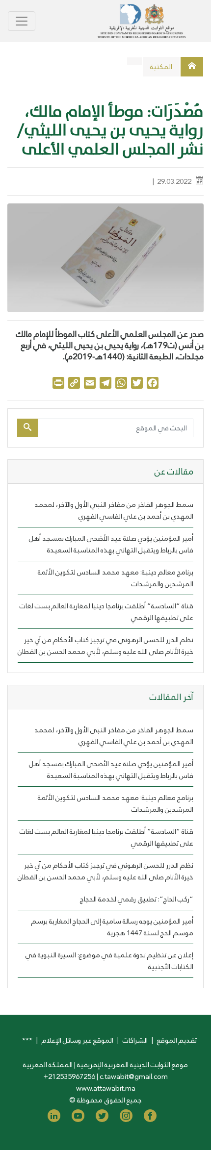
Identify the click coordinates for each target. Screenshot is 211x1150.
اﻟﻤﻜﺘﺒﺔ (161, 66)
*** (27, 1040)
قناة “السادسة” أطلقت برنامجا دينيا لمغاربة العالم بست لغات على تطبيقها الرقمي (106, 612)
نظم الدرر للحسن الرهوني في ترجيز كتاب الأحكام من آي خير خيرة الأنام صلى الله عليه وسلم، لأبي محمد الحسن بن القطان (105, 645)
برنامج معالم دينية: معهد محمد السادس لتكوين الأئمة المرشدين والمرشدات (115, 578)
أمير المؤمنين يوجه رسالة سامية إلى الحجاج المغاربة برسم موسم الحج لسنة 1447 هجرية (112, 927)
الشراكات (135, 1040)
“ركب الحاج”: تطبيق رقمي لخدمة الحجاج (136, 899)
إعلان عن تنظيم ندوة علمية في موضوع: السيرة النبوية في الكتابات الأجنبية (109, 961)
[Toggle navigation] (21, 21)
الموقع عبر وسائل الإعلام (77, 1040)
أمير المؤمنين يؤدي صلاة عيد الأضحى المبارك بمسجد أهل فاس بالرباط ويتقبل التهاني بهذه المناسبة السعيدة (111, 544)
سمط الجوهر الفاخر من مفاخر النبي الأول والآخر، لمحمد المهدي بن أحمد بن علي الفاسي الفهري (113, 510)
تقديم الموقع (177, 1040)
